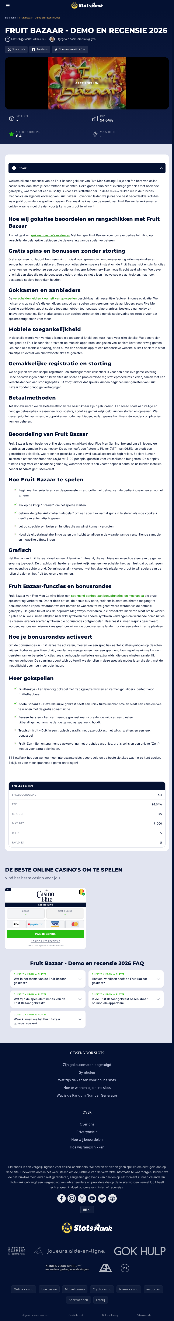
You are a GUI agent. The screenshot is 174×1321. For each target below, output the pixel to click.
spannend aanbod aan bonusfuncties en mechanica (107, 595)
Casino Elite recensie (45, 941)
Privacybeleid (86, 1136)
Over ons (86, 1129)
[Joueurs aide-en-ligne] (69, 1256)
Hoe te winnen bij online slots (86, 1092)
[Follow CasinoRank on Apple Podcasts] (111, 1203)
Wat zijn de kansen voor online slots (86, 1085)
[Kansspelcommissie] (16, 1256)
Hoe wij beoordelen (86, 1144)
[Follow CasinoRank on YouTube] (91, 1203)
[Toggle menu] (7, 5)
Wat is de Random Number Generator (86, 1100)
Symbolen (86, 1077)
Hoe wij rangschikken (86, 1152)
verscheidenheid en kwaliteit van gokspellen (45, 298)
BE (84, 1214)
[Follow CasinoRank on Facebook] (60, 1203)
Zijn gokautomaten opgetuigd (86, 1069)
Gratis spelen (87, 83)
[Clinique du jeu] (66, 1273)
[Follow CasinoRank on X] (81, 1203)
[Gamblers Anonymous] (104, 1273)
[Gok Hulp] (139, 1256)
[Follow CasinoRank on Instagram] (71, 1203)
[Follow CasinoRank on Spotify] (101, 1203)
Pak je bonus (45, 933)
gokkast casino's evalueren (50, 235)
